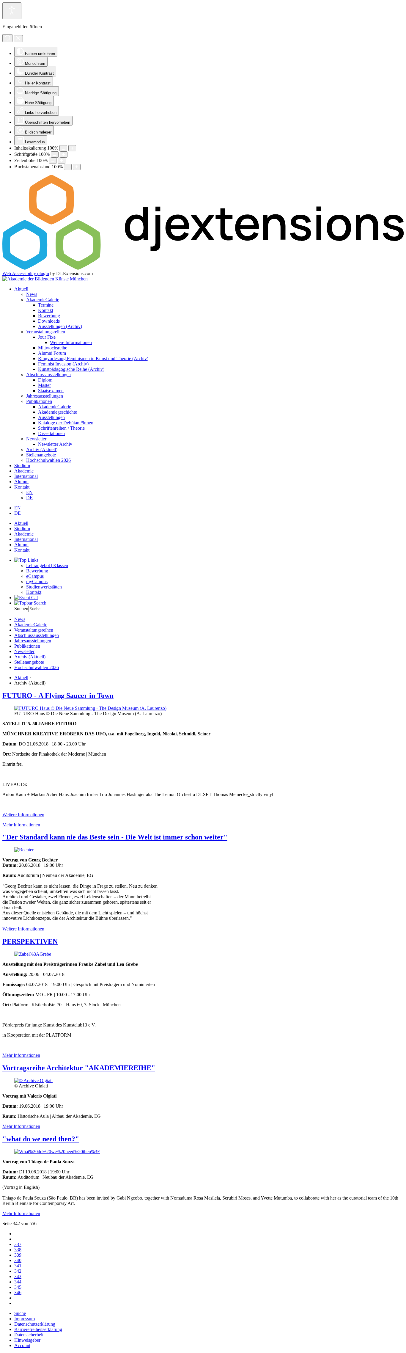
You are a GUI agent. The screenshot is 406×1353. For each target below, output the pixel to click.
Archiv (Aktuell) (41, 449)
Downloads (49, 321)
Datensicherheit (28, 1334)
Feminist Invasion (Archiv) (63, 363)
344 (17, 1281)
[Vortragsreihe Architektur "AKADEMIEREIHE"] (33, 1080)
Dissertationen (51, 433)
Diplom (45, 379)
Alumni (21, 481)
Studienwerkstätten (44, 586)
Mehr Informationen (21, 824)
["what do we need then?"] (57, 1151)
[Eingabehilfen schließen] (18, 38)
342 (17, 1271)
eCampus (35, 576)
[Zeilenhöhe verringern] (52, 161)
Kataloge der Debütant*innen (65, 422)
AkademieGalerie (42, 299)
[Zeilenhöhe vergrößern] (61, 161)
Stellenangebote (41, 454)
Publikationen (39, 401)
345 (17, 1287)
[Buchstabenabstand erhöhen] (77, 167)
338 (17, 1249)
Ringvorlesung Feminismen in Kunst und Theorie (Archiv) (93, 358)
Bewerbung (49, 315)
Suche (20, 1313)
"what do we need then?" (40, 1139)
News (31, 294)
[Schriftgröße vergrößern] (63, 154)
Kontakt (45, 310)
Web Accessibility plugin (25, 273)
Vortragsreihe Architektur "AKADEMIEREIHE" (78, 1068)
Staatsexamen (51, 390)
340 (17, 1260)
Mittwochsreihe (52, 347)
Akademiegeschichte (57, 412)
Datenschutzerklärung (34, 1324)
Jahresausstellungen (44, 395)
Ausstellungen (51, 417)
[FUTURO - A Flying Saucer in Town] (90, 708)
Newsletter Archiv (55, 444)
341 (17, 1265)
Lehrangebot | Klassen (47, 565)
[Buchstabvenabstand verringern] (68, 167)
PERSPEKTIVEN (30, 941)
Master (44, 385)
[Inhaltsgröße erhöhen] (72, 148)
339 (17, 1255)
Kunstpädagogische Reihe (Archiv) (71, 369)
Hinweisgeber (27, 1340)
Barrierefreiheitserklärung (38, 1329)
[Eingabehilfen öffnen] (11, 10)
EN (29, 492)
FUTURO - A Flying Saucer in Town (58, 695)
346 (17, 1292)
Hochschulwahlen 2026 (48, 460)
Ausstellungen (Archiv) (60, 326)
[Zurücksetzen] (7, 38)
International (26, 476)
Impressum (24, 1318)
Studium (22, 465)
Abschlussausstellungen (48, 374)
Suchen (21, 608)
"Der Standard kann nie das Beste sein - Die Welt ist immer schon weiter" (114, 837)
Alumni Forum (52, 353)
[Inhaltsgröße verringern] (63, 148)
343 (17, 1276)
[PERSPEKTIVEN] (32, 954)
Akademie (24, 470)
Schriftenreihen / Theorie (61, 428)
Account (22, 1345)
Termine (45, 304)
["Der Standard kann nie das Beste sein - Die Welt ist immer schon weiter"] (24, 849)
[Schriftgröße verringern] (55, 154)
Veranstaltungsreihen (45, 331)
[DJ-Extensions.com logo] (203, 268)
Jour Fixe (47, 337)
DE (29, 497)
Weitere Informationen (71, 342)
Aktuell (21, 288)
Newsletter (36, 438)
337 (17, 1244)
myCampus (37, 581)
